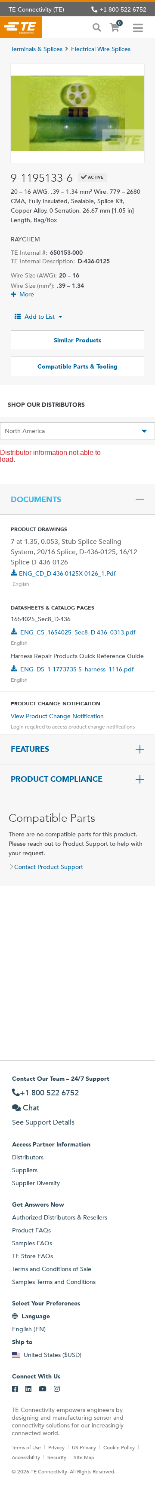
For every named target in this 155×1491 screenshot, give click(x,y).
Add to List (39, 316)
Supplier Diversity (36, 1183)
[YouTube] (42, 1389)
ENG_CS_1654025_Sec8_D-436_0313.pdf (78, 632)
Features (30, 749)
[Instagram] (57, 1389)
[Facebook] (15, 1389)
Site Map (84, 1457)
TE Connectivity (21, 27)
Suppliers (24, 1170)
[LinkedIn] (28, 1389)
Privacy (56, 1447)
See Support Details (43, 1122)
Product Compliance (56, 779)
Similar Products (77, 340)
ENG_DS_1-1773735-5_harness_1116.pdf (77, 669)
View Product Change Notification (57, 716)
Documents (36, 499)
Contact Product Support (48, 867)
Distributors (27, 1157)
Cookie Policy (119, 1447)
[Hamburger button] (138, 27)
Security (56, 1457)
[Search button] (97, 27)
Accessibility (26, 1457)
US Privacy (84, 1447)
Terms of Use (26, 1447)
